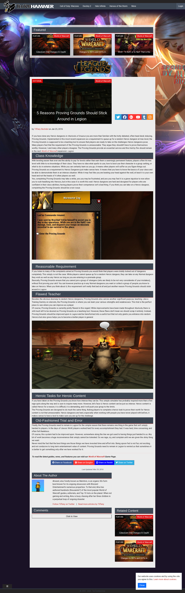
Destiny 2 (87, 6)
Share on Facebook (63, 462)
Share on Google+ (85, 462)
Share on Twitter (125, 462)
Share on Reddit (105, 462)
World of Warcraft (49, 151)
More (133, 6)
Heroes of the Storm (118, 6)
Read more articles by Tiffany (91, 504)
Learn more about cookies (164, 579)
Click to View (72, 516)
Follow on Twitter (64, 504)
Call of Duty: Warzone (69, 6)
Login (180, 6)
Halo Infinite (100, 6)
